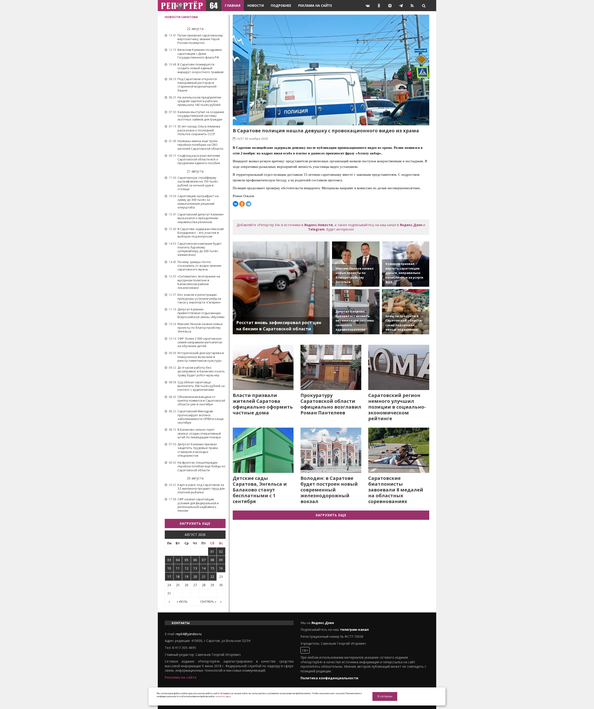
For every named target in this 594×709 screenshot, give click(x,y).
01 (212, 551)
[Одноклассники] (242, 204)
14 (204, 568)
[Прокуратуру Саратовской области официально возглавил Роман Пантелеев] (330, 367)
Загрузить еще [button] (195, 523)
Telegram (316, 229)
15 (212, 568)
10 (169, 568)
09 (221, 560)
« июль (182, 602)
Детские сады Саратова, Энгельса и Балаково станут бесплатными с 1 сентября (260, 489)
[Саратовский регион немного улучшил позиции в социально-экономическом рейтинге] (398, 367)
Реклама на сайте (315, 5)
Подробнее (281, 5)
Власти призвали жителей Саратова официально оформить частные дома (263, 404)
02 (221, 551)
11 (178, 568)
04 (178, 560)
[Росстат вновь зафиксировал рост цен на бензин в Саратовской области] (281, 287)
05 (186, 560)
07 (204, 560)
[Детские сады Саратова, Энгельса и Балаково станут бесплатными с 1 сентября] (263, 450)
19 (186, 576)
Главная (232, 5)
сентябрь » (208, 602)
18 (178, 576)
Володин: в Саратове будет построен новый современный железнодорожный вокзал (329, 489)
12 (186, 568)
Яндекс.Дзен (411, 225)
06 (195, 560)
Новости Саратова (181, 17)
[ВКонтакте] (235, 204)
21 (204, 576)
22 (212, 576)
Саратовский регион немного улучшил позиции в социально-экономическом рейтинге (397, 407)
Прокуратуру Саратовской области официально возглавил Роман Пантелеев (330, 404)
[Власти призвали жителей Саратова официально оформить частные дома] (263, 367)
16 (221, 568)
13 (195, 568)
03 (169, 560)
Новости (255, 5)
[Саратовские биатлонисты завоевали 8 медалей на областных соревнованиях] (398, 450)
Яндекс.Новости (318, 225)
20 (195, 576)
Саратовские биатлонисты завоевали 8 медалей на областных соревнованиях (395, 489)
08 (212, 560)
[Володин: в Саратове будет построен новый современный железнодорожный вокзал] (330, 450)
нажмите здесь (223, 696)
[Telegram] (248, 204)
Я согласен (384, 696)
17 (169, 576)
